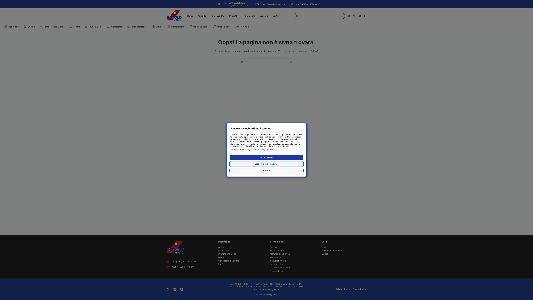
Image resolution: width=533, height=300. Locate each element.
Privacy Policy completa (263, 149)
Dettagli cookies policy (240, 149)
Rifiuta (266, 170)
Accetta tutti (266, 157)
